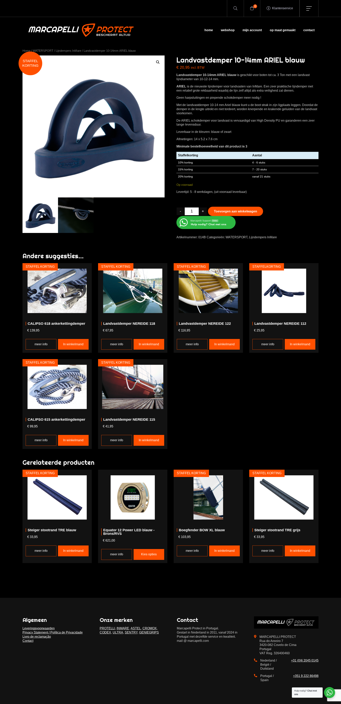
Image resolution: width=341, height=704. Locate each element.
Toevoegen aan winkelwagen (235, 211)
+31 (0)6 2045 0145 (305, 660)
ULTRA (118, 632)
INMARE (123, 628)
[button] (157, 62)
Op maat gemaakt (282, 30)
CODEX (105, 632)
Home (208, 30)
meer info (41, 344)
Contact (309, 30)
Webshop (228, 30)
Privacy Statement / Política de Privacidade (52, 632)
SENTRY (131, 632)
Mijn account (252, 30)
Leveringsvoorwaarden (38, 628)
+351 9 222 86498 (306, 676)
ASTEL (136, 628)
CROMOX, (149, 628)
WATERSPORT (43, 50)
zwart (227, 131)
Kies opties (149, 554)
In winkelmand (73, 344)
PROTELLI (107, 628)
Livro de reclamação (36, 636)
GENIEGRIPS (149, 632)
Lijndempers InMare (68, 50)
